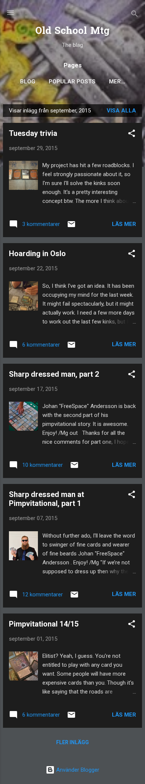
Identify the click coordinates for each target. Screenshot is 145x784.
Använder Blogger (77, 770)
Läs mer (124, 224)
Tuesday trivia (33, 133)
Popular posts (72, 81)
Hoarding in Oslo (37, 253)
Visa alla (121, 110)
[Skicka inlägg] (71, 226)
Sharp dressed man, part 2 (54, 374)
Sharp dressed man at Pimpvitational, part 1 (46, 499)
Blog (27, 81)
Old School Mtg (72, 31)
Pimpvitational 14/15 (43, 623)
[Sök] (134, 15)
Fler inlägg (72, 742)
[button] (131, 134)
